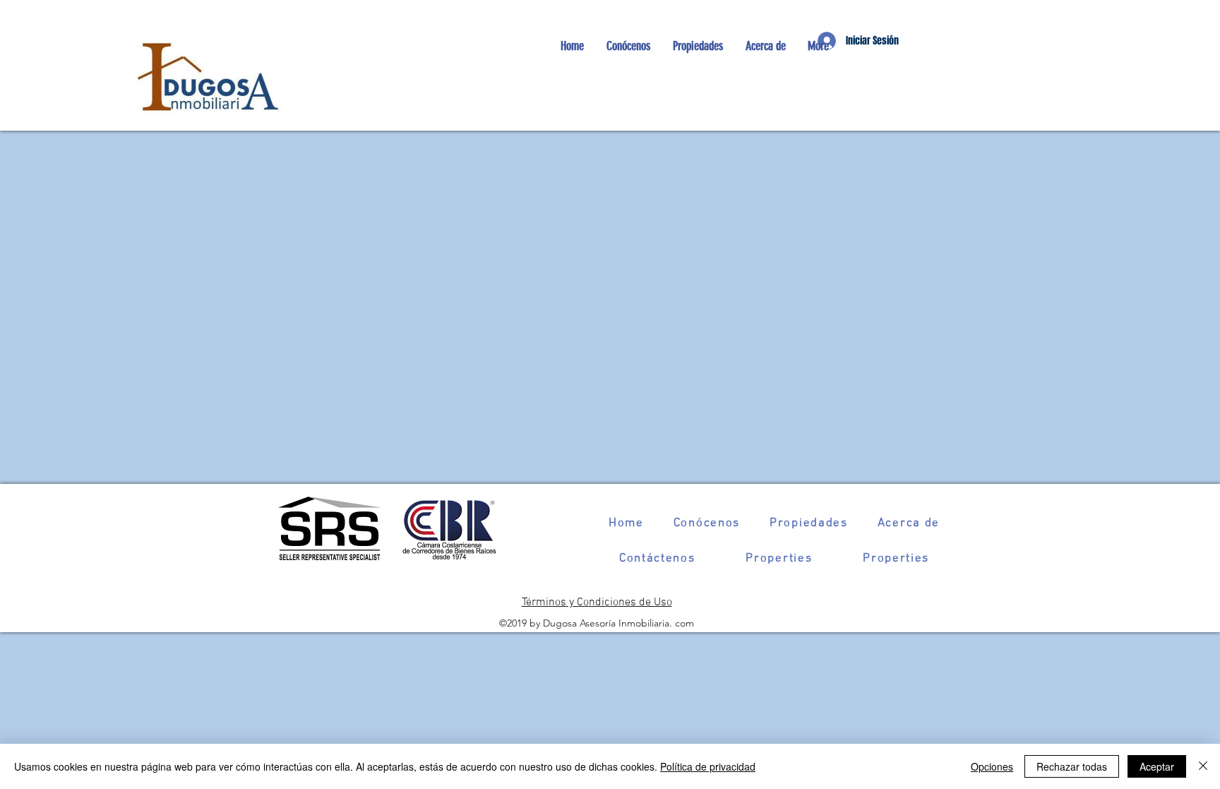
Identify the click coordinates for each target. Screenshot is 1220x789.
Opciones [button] (992, 766)
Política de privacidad (707, 766)
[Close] (1203, 766)
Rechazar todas (1071, 766)
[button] (697, 46)
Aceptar (1157, 766)
